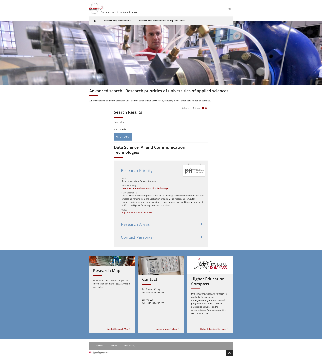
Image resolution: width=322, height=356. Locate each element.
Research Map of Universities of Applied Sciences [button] (162, 20)
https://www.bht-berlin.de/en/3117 (138, 212)
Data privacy (129, 345)
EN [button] (229, 9)
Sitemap (99, 345)
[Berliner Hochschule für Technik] (194, 170)
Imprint (114, 345)
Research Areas (135, 224)
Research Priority (137, 170)
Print (186, 108)
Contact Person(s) (137, 237)
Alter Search (123, 136)
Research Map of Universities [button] (118, 20)
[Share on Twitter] (206, 108)
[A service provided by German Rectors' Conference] (97, 8)
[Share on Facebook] (203, 108)
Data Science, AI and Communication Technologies (145, 188)
